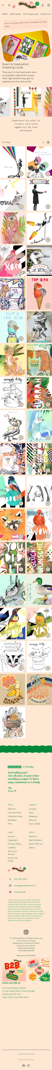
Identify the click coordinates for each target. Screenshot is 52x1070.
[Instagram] (28, 1065)
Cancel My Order (13, 859)
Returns (32, 820)
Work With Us (36, 844)
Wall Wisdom (35, 840)
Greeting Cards (17, 23)
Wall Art (12, 809)
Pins (10, 824)
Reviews (33, 836)
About (32, 847)
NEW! (5, 14)
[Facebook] (23, 1065)
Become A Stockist (26, 955)
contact (32, 809)
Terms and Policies (26, 1060)
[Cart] (49, 5)
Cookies (11, 847)
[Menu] (3, 5)
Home (7, 23)
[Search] (9, 5)
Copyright (13, 840)
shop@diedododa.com (25, 885)
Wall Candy (15, 14)
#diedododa (20, 892)
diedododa (29, 1054)
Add (23, 173)
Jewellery (12, 820)
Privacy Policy (14, 844)
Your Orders (34, 824)
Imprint (11, 836)
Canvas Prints (14, 812)
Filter (7, 142)
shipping (33, 816)
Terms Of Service (12, 852)
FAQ (31, 812)
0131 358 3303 (20, 879)
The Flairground (30, 14)
